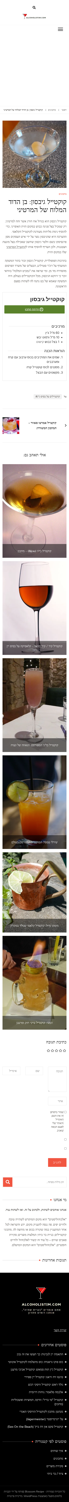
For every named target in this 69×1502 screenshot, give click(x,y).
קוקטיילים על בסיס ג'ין (48, 396)
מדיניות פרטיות (14, 1496)
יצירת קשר (60, 1330)
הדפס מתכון (32, 309)
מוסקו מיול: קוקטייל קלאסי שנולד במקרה (35, 925)
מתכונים (62, 194)
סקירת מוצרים (54, 1466)
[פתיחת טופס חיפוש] (34, 7)
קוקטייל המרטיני (16, 247)
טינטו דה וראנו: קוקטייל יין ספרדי (43, 1377)
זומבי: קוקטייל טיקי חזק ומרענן (34, 1023)
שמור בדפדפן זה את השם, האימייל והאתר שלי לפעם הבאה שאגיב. (56, 1121)
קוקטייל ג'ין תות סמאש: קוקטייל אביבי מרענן (37, 1369)
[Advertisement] (34, 69)
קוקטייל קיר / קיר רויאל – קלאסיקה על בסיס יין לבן (34, 648)
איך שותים (57, 1451)
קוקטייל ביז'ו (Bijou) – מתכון (34, 551)
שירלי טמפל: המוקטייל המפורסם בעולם (34, 842)
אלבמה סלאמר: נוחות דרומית (46, 1392)
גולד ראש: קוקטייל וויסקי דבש (45, 1385)
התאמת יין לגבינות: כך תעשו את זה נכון (40, 1354)
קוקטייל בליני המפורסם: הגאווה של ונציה (34, 745)
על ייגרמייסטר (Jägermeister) (44, 1419)
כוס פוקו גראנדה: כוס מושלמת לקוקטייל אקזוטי (35, 1362)
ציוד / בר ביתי (55, 1474)
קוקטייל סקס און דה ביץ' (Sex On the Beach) (35, 1427)
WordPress (30, 1496)
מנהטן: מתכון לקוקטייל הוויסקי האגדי (41, 1412)
